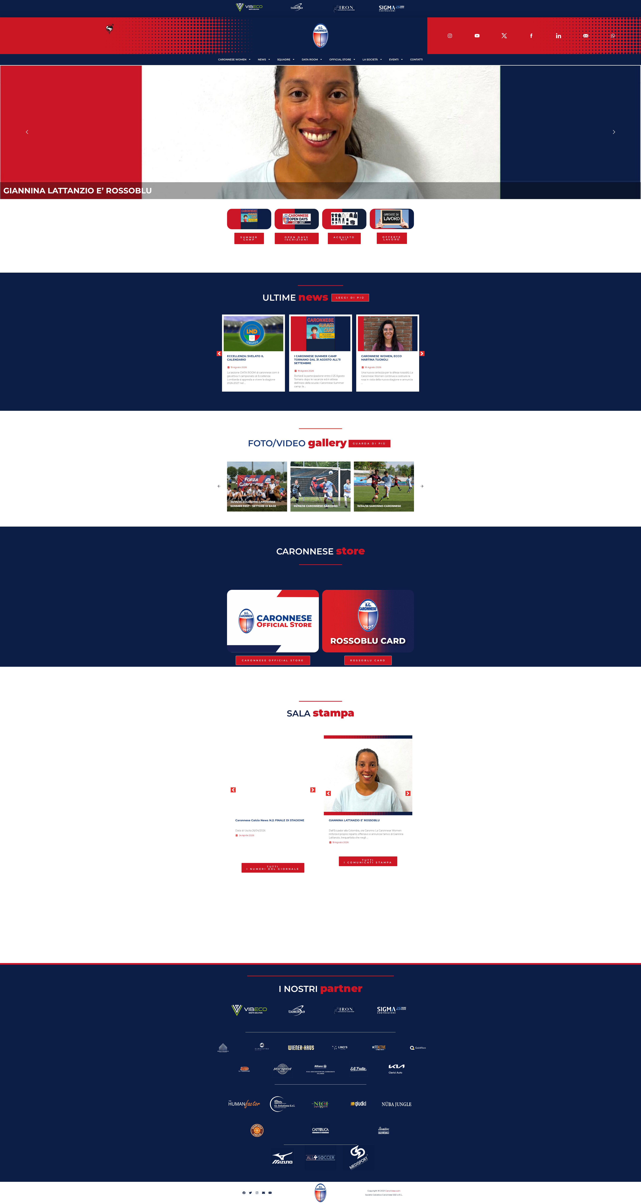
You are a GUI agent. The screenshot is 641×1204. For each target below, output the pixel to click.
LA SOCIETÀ (370, 59)
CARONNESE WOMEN (232, 59)
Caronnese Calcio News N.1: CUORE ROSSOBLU (267, 820)
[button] (27, 132)
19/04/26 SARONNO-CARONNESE (316, 506)
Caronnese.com (392, 1190)
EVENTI (394, 59)
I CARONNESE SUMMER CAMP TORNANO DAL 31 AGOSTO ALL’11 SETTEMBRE (363, 822)
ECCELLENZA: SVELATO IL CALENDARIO (85, 190)
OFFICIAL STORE (340, 59)
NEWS (262, 59)
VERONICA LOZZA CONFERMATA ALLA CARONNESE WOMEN (384, 358)
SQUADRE (283, 59)
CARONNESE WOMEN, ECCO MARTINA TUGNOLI (247, 358)
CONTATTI (416, 59)
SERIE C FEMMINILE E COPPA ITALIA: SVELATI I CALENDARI (320, 358)
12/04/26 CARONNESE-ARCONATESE (381, 506)
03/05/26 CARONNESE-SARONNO (252, 506)
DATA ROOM (310, 59)
